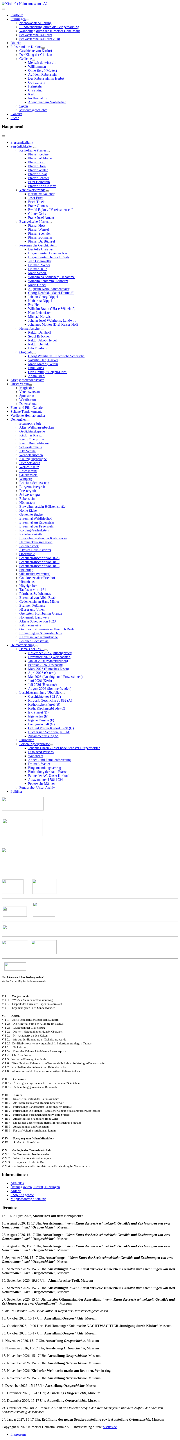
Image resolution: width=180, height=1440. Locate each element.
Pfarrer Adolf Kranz (42, 186)
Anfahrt (16, 1191)
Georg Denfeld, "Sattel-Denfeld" (51, 293)
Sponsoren (26, 396)
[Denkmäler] (27, 420)
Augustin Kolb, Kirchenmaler (48, 289)
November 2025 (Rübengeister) (50, 653)
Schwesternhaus (30, 447)
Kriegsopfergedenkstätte (27, 380)
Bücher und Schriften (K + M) (49, 732)
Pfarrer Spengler (39, 233)
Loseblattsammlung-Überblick (40, 692)
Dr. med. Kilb (37, 269)
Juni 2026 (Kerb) (40, 681)
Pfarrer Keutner (39, 154)
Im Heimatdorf (38, 98)
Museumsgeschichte (33, 110)
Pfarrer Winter (38, 170)
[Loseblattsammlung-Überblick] (63, 693)
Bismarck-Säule (30, 423)
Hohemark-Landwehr (34, 617)
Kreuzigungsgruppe (33, 459)
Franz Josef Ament (41, 217)
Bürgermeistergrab (32, 487)
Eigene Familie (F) (41, 720)
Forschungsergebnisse (34, 744)
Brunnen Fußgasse (32, 605)
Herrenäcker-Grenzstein (35, 542)
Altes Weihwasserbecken (36, 427)
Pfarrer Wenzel (38, 229)
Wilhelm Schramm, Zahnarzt (48, 281)
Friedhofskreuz (29, 463)
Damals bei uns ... (31, 649)
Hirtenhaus (26, 582)
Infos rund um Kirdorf (26, 47)
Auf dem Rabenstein (42, 74)
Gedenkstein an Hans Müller (39, 601)
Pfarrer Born (36, 162)
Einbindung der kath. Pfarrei (47, 772)
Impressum (18, 1434)
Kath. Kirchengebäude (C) (46, 708)
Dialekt (16, 43)
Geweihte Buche (31, 514)
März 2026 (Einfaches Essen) (48, 669)
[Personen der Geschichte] (55, 246)
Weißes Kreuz (29, 467)
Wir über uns (28, 400)
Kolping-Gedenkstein (34, 530)
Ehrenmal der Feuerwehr (36, 526)
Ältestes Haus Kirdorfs (35, 550)
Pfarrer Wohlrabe (40, 158)
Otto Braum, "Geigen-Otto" (47, 372)
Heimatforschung (22, 645)
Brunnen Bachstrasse (34, 641)
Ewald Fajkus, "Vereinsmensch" (50, 210)
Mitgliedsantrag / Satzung (28, 1199)
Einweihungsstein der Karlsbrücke (43, 538)
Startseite (17, 15)
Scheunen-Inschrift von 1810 (39, 562)
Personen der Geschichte (36, 245)
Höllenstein (27, 502)
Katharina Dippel (40, 301)
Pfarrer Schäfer (38, 178)
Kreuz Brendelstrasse (34, 443)
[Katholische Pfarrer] (48, 151)
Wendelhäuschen (31, 455)
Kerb (31, 94)
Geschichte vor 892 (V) (44, 696)
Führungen (18, 19)
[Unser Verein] (30, 385)
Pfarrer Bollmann (40, 237)
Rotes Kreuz (28, 471)
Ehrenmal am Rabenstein (36, 522)
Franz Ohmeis (38, 206)
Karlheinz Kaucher (41, 194)
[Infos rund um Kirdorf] (43, 48)
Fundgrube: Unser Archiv (37, 787)
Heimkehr (35, 86)
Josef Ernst (35, 198)
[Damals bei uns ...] (46, 650)
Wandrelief (35, 756)
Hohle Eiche (28, 510)
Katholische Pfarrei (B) (44, 704)
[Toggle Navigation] (3, 8)
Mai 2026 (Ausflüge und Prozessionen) (55, 677)
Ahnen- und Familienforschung (50, 760)
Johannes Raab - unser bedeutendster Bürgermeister (64, 748)
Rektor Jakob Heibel (42, 340)
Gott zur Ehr (36, 82)
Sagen (23, 106)
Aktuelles (17, 1183)
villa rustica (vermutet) (34, 574)
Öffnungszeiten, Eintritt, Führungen (35, 1187)
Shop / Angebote (22, 1195)
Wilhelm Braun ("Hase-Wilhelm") (51, 308)
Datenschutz (27, 403)
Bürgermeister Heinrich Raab (48, 257)
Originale (25, 352)
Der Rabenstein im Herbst (46, 78)
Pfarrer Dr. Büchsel (41, 241)
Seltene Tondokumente (26, 411)
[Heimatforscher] (42, 329)
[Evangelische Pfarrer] (50, 222)
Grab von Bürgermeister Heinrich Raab (46, 629)
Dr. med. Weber (39, 265)
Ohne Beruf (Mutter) (42, 70)
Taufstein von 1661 (32, 589)
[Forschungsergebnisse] (51, 745)
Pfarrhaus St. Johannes (35, 593)
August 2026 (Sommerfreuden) (49, 688)
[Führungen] (27, 20)
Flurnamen (26, 740)
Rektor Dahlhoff (39, 332)
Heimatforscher (30, 328)
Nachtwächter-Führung (35, 23)
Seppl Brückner (39, 336)
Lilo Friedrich (37, 348)
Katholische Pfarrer (32, 150)
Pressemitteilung (22, 142)
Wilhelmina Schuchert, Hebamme (51, 277)
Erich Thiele (36, 202)
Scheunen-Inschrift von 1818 (39, 566)
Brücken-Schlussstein (34, 483)
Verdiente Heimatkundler (28, 415)
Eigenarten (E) (38, 716)
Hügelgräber (28, 586)
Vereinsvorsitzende (32, 190)
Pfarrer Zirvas (37, 174)
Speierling (26, 570)
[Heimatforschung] (36, 646)
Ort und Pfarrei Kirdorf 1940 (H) (51, 728)
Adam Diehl (36, 376)
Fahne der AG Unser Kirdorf (48, 775)
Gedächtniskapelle (32, 431)
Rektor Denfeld (39, 344)
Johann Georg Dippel (43, 297)
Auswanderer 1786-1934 (45, 779)
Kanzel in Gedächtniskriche (38, 637)
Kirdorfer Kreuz (30, 435)
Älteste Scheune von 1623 (37, 621)
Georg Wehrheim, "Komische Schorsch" (56, 356)
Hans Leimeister (39, 312)
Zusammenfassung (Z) (43, 736)
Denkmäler (18, 419)
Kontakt (16, 114)
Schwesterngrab (30, 494)
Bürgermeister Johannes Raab (48, 253)
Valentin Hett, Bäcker (43, 360)
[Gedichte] (33, 59)
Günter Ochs (37, 213)
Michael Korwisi (39, 316)
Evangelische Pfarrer (33, 221)
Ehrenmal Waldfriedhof (35, 518)
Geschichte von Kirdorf (35, 51)
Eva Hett (34, 305)
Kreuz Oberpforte (31, 439)
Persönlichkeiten (22, 146)
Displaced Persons (41, 752)
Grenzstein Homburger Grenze (40, 613)
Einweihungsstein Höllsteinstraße (42, 506)
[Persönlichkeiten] (35, 147)
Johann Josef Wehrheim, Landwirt (52, 320)
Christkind (35, 90)
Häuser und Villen (32, 609)
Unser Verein (20, 384)
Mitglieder (26, 388)
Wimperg (25, 479)
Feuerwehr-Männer (41, 783)
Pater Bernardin (39, 182)
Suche (15, 118)
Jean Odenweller (39, 261)
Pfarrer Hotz (36, 225)
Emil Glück (36, 368)
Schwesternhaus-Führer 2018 (39, 39)
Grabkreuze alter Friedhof (37, 578)
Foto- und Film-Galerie (27, 407)
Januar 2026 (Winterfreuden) (48, 661)
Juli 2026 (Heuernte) (42, 684)
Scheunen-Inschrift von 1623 (39, 558)
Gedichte (25, 58)
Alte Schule (27, 451)
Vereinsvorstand (30, 392)
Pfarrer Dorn (37, 166)
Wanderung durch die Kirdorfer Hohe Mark (49, 31)
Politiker (16, 791)
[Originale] (34, 353)
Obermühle (27, 554)
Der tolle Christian (41, 249)
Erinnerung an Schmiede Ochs (40, 633)
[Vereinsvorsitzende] (47, 191)
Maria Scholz (37, 273)
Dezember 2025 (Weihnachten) (49, 657)
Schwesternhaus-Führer (35, 35)
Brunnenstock (29, 546)
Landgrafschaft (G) (41, 724)
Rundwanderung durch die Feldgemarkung (49, 27)
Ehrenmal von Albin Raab (37, 597)
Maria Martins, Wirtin (43, 364)
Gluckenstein (28, 475)
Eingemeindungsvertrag (44, 768)
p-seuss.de (110, 1427)
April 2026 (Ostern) (42, 673)
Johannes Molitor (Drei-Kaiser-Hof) (53, 324)
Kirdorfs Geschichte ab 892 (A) (50, 700)
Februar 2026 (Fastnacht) (45, 665)
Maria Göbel (37, 285)
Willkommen (37, 66)
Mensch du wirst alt (41, 62)
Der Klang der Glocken (35, 55)
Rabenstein (27, 498)
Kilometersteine (30, 625)
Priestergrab (27, 491)
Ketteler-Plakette (30, 534)
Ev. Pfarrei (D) (38, 712)
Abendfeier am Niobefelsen (47, 102)
